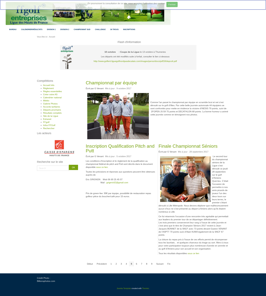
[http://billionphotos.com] (67, 61)
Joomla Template (124, 288)
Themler (145, 288)
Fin (168, 264)
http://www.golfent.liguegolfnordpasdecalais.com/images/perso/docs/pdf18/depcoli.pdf (135, 61)
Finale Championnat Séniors (188, 146)
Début (90, 264)
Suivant (159, 264)
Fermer (172, 4)
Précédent (102, 264)
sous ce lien (102, 167)
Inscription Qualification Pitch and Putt (120, 148)
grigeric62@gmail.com (117, 182)
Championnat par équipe (111, 82)
